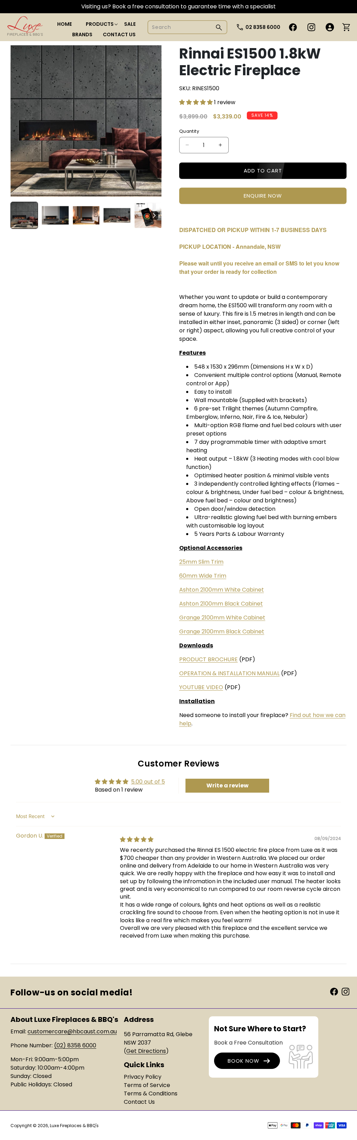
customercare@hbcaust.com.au (72, 1031)
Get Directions (146, 1051)
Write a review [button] (227, 785)
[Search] (219, 27)
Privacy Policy (142, 1077)
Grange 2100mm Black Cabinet (221, 631)
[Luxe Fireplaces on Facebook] (334, 991)
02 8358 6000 (262, 27)
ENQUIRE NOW (263, 195)
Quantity (189, 131)
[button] (99, 24)
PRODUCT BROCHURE (208, 659)
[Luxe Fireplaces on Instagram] (345, 991)
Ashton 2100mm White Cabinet (221, 590)
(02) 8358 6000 (75, 1045)
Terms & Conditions (150, 1093)
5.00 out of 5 (148, 782)
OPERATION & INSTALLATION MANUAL (229, 673)
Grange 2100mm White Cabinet (222, 618)
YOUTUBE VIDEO (201, 687)
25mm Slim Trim (201, 562)
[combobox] (187, 27)
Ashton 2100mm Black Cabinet (221, 604)
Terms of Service (147, 1085)
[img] (136, 839)
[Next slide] (154, 215)
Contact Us (139, 1102)
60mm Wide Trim (202, 576)
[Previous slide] (18, 215)
